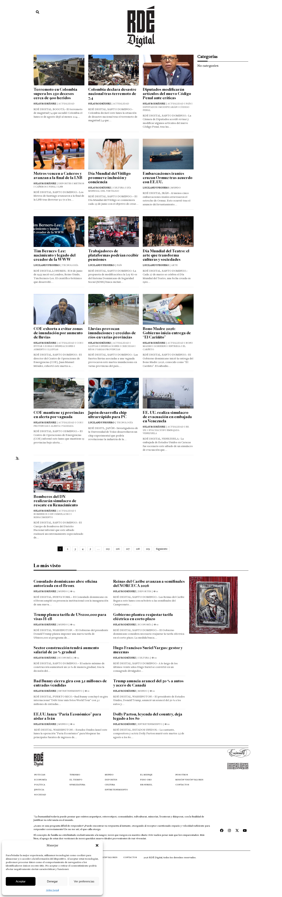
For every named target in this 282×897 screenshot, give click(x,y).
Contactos (182, 784)
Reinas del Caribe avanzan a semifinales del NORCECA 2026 (149, 583)
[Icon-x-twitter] (237, 830)
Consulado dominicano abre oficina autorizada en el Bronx (65, 583)
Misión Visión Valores (189, 779)
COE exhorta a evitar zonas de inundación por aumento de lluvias (58, 333)
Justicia (39, 789)
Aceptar (21, 881)
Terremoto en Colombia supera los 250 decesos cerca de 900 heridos (55, 93)
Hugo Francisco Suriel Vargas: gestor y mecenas (147, 650)
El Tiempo (75, 779)
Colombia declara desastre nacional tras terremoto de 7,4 (112, 93)
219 (148, 548)
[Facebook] (221, 830)
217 (128, 548)
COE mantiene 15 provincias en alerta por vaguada (59, 414)
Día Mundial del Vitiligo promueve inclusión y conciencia (109, 177)
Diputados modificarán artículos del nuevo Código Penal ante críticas (167, 93)
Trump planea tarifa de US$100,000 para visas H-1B (70, 616)
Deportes (111, 779)
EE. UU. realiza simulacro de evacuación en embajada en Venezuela (167, 416)
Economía (40, 779)
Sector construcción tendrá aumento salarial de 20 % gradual (66, 650)
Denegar (52, 881)
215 (108, 548)
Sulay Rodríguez (45, 103)
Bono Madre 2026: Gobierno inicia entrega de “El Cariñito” (167, 333)
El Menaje (146, 774)
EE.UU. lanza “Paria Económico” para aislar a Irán (67, 716)
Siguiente (161, 548)
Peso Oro (146, 779)
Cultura (110, 784)
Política (39, 784)
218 (138, 548)
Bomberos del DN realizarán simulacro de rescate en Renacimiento (56, 500)
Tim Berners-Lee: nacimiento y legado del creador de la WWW (55, 255)
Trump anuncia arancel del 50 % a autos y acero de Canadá (148, 683)
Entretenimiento (116, 789)
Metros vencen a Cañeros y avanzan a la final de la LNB (58, 175)
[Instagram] (229, 830)
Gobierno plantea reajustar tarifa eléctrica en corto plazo (143, 616)
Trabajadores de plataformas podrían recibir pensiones (113, 255)
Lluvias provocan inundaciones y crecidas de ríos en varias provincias (112, 333)
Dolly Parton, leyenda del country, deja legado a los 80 (147, 716)
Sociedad (40, 794)
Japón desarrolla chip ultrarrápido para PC (107, 414)
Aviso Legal (52, 890)
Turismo (74, 774)
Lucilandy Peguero (156, 187)
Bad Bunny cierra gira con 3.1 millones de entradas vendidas (70, 683)
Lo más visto (47, 566)
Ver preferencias (84, 881)
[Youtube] (244, 830)
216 (118, 548)
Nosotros (181, 774)
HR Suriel (146, 784)
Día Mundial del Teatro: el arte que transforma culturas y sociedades (166, 255)
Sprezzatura (77, 784)
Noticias (39, 774)
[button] (97, 845)
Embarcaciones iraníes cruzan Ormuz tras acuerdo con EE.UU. (167, 177)
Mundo (109, 774)
